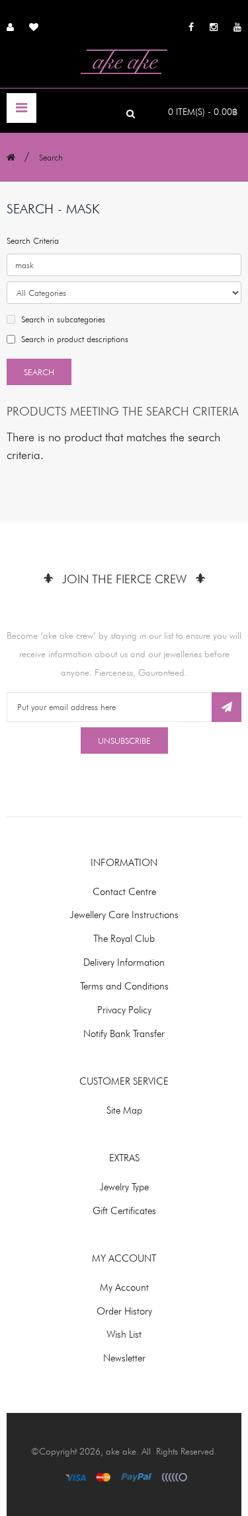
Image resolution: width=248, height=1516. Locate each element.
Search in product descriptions (73, 339)
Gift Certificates (124, 1211)
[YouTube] (237, 26)
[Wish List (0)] (33, 26)
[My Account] (10, 26)
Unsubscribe (124, 740)
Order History (124, 1311)
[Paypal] (137, 1476)
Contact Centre (124, 892)
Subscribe (226, 707)
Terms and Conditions (124, 986)
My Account (124, 1287)
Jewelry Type (124, 1187)
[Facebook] (191, 26)
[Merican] (174, 1476)
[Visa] (75, 1476)
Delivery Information (124, 962)
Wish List (124, 1334)
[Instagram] (214, 26)
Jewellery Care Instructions (124, 915)
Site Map (124, 1110)
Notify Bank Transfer (124, 1034)
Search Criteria (33, 240)
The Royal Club (124, 939)
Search (51, 157)
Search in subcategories (62, 319)
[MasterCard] (103, 1476)
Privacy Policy (124, 1010)
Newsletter (124, 1358)
